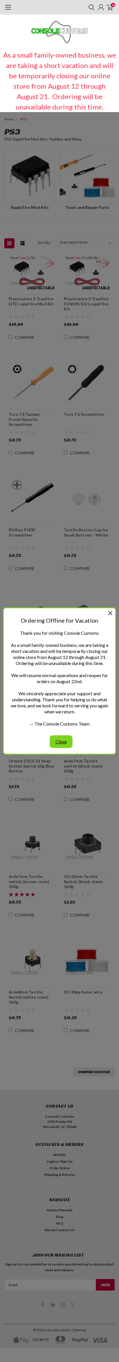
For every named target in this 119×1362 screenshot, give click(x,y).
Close (61, 741)
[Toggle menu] (8, 10)
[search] (90, 7)
